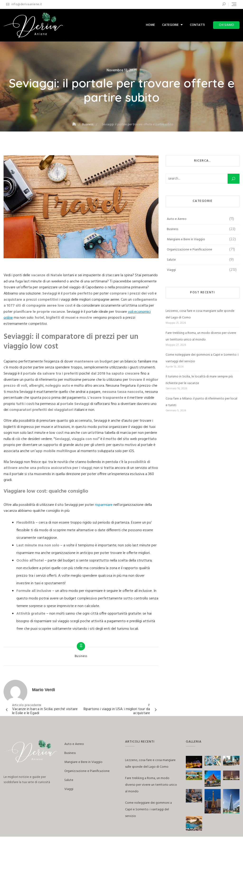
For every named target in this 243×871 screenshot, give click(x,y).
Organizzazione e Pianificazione (189, 249)
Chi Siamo (226, 25)
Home (150, 25)
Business (81, 656)
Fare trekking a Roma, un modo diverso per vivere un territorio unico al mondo (201, 336)
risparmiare (103, 505)
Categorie (170, 25)
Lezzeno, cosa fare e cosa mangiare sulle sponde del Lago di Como (200, 314)
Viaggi (171, 270)
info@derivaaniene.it (26, 4)
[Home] (74, 124)
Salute (171, 260)
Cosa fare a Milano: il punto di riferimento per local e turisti (201, 402)
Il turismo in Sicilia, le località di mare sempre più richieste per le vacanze (199, 380)
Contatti (197, 25)
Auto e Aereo (177, 219)
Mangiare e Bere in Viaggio (186, 239)
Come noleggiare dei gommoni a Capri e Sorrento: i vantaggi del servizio (202, 358)
